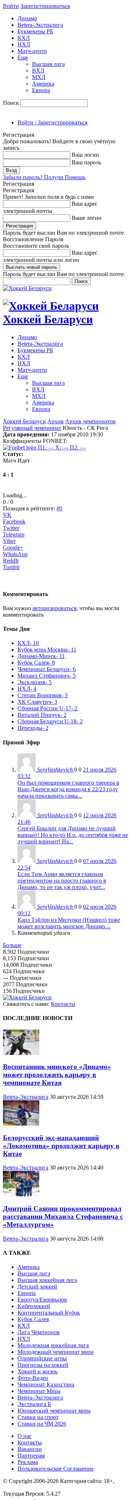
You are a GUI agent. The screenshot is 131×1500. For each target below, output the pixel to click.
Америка (43, 84)
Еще (22, 57)
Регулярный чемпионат (32, 428)
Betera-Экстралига (40, 25)
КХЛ (23, 38)
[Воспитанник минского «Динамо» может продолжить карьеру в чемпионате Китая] (21, 1053)
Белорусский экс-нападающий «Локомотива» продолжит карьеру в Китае (61, 1146)
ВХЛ (38, 70)
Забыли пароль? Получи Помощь (44, 177)
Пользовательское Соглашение (55, 1469)
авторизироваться (54, 608)
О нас (24, 1436)
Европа (41, 90)
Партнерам (31, 1455)
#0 (59, 508)
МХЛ (38, 77)
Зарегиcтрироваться (45, 6)
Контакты (63, 1004)
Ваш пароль (86, 162)
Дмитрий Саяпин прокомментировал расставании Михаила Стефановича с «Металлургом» (63, 1216)
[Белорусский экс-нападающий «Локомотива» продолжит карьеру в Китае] (21, 1124)
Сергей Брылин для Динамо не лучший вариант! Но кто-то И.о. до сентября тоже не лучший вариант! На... (72, 834)
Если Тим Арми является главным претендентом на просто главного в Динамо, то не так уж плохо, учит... (61, 880)
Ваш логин (85, 155)
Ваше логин (87, 218)
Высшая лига (48, 64)
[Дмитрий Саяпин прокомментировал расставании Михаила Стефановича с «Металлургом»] (21, 1194)
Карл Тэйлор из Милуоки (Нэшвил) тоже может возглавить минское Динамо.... (68, 923)
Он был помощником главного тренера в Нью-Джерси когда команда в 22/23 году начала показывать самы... (68, 789)
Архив (55, 421)
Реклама (27, 1462)
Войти (11, 6)
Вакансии (29, 1449)
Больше (12, 945)
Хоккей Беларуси (24, 421)
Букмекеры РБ (35, 31)
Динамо (27, 18)
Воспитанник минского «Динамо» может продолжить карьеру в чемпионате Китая (57, 1074)
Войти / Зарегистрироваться (52, 122)
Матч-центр (32, 51)
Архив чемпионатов (90, 421)
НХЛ (23, 44)
